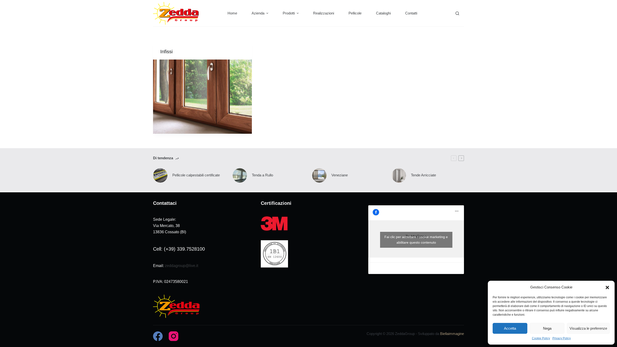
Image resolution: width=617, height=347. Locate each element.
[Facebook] (158, 336)
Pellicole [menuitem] (355, 13)
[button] (607, 287)
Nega (547, 328)
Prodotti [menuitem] (289, 13)
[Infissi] (202, 97)
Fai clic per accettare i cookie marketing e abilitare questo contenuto (416, 239)
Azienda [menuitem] (258, 13)
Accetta (510, 328)
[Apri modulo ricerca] (457, 13)
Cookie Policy (541, 338)
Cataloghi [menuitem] (383, 13)
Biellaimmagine (452, 334)
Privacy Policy (561, 338)
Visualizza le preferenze (588, 328)
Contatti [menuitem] (411, 13)
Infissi (166, 51)
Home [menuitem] (232, 13)
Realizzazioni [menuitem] (323, 13)
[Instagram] (173, 336)
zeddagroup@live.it (181, 266)
